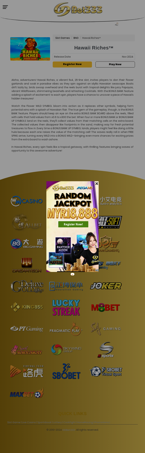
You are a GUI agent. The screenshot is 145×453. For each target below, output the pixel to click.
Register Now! (73, 224)
